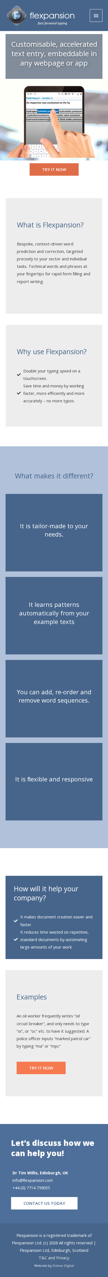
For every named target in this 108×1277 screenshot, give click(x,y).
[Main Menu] (96, 15)
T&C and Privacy (54, 1257)
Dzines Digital (63, 1265)
